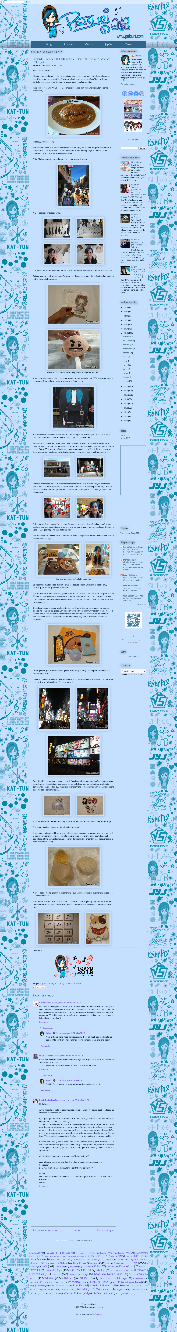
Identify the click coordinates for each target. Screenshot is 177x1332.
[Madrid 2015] (140, 1253)
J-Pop (133, 1263)
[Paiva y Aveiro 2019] (51, 1256)
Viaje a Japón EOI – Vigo (133, 596)
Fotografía (50, 1263)
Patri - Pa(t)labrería (48, 1100)
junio (125, 361)
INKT (108, 1263)
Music (49, 1278)
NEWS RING (106, 1278)
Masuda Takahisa (106, 1274)
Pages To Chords (130, 575)
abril (125, 369)
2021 (126, 320)
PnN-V (93, 1282)
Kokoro (57, 1274)
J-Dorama (119, 1263)
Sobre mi (69, 44)
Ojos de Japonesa (130, 586)
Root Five (78, 1285)
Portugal (32, 1286)
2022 (126, 316)
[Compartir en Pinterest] (44, 987)
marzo (126, 373)
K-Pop (97, 1266)
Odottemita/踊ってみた (40, 1282)
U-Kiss (32, 1293)
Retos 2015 (125, 438)
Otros (128, 44)
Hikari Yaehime (46, 1055)
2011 (126, 412)
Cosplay (108, 1259)
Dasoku (119, 1259)
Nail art (68, 1278)
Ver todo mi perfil (128, 84)
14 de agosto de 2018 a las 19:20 (66, 1002)
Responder (44, 1022)
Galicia (64, 1263)
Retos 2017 (125, 436)
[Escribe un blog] (36, 987)
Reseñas (41, 1285)
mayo (125, 365)
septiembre (128, 349)
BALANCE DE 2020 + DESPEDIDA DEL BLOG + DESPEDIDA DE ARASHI (133, 552)
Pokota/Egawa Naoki (130, 1282)
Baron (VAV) (54, 1259)
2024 (126, 307)
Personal (74, 1282)
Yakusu (101, 1293)
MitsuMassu (133, 657)
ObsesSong (138, 1278)
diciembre (127, 337)
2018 (126, 333)
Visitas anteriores (133, 140)
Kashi (141, 1266)
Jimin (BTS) (60, 1266)
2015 (126, 395)
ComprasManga (93, 1259)
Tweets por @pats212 (130, 533)
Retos (51, 1285)
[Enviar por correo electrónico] (34, 987)
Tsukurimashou (137, 1289)
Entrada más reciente (45, 1230)
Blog (49, 44)
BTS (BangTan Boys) (64, 983)
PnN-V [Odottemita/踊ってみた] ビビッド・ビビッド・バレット (138, 272)
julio (125, 357)
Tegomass (121, 1289)
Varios (68, 1293)
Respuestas (48, 1028)
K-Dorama (86, 1266)
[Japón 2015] (51, 1253)
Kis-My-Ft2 (78, 1270)
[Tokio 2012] (97, 1256)
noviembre (127, 341)
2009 (126, 421)
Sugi (40, 1289)
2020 (126, 325)
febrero (126, 377)
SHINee (125, 1285)
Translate (140, 675)
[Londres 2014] (124, 1253)
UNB (49, 1294)
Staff (136, 1285)
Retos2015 (64, 1285)
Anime (40, 1259)
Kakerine (110, 1266)
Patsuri (49, 1033)
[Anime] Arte (136, 162)
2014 (126, 399)
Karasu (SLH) (126, 1266)
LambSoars (73, 1274)
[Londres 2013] (106, 1253)
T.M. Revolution (66, 1289)
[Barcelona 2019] (36, 1253)
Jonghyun (73, 1266)
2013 (126, 404)
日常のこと (130, 1293)
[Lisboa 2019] (67, 1253)
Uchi (41, 1293)
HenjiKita (78, 1263)
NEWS (84, 1278)
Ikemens (94, 1263)
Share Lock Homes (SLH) (103, 1285)
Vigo (88, 1293)
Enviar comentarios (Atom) (80, 1240)
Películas (59, 1282)
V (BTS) (57, 1293)
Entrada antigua (105, 1230)
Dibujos (131, 1259)
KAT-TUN (34, 1270)
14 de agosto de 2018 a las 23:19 (68, 1055)
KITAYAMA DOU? (120, 1270)
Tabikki (77, 983)
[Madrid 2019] (34, 1256)
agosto (126, 353)
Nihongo (122, 1278)
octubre (126, 345)
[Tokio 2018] (48, 983)
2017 (126, 387)
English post (144, 1259)
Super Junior (50, 1289)
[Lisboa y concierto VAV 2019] (86, 1253)
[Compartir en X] (39, 987)
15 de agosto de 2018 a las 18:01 (70, 1033)
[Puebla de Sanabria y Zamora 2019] (75, 1256)
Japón (108, 44)
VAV (81, 1293)
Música (89, 44)
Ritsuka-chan (45, 1002)
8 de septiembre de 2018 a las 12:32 (73, 1100)
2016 (126, 391)
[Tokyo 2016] (131, 1255)
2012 (126, 408)
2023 (126, 312)
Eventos (35, 1263)
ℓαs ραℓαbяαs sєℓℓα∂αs (133, 547)
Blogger (97, 1314)
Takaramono (103, 1289)
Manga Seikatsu (129, 560)
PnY (106, 1282)
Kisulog (100, 1270)
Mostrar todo (141, 605)
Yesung (119, 1293)
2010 (126, 417)
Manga (84, 1274)
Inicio (77, 1230)
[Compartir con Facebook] (41, 987)
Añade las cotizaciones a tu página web (133, 640)
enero (125, 381)
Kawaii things (54, 1270)
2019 (126, 329)
